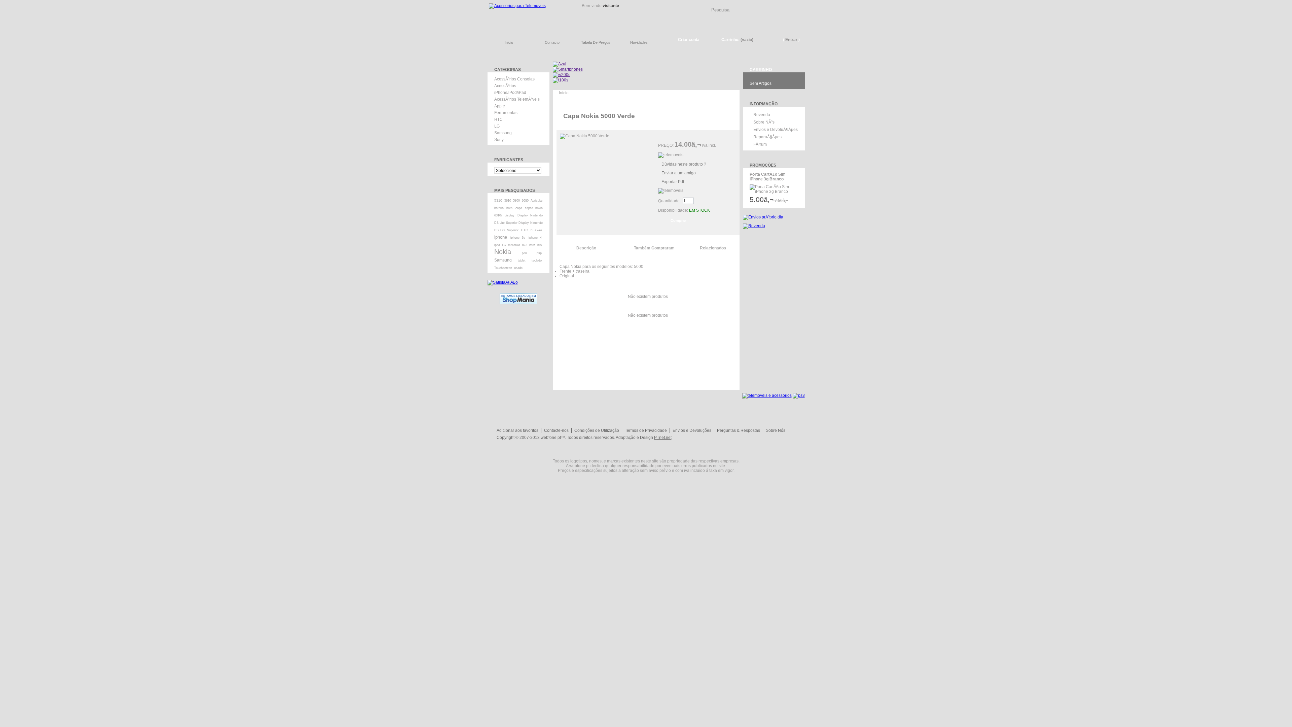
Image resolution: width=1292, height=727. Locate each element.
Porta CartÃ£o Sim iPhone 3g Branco (768, 176)
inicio (509, 42)
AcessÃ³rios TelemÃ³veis (517, 99)
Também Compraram (654, 248)
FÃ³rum (760, 144)
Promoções (763, 165)
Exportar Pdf (672, 181)
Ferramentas (505, 112)
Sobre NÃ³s (764, 122)
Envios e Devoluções (692, 430)
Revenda (761, 114)
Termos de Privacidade (646, 430)
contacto (552, 42)
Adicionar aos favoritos (517, 430)
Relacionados (713, 248)
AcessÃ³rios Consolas (514, 79)
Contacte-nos (556, 430)
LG (497, 126)
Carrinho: (730, 39)
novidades (639, 42)
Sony (499, 139)
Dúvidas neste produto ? (683, 164)
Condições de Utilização (596, 430)
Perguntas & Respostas (738, 430)
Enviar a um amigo (678, 173)
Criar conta (688, 39)
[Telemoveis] (528, 15)
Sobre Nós (775, 430)
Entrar (791, 39)
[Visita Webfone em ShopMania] (518, 295)
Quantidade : (670, 201)
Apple (499, 106)
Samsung (503, 133)
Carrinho (761, 69)
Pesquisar (802, 4)
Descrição (586, 248)
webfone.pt (551, 437)
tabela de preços (595, 42)
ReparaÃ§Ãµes (767, 137)
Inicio (564, 93)
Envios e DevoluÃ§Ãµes (775, 129)
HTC (498, 119)
